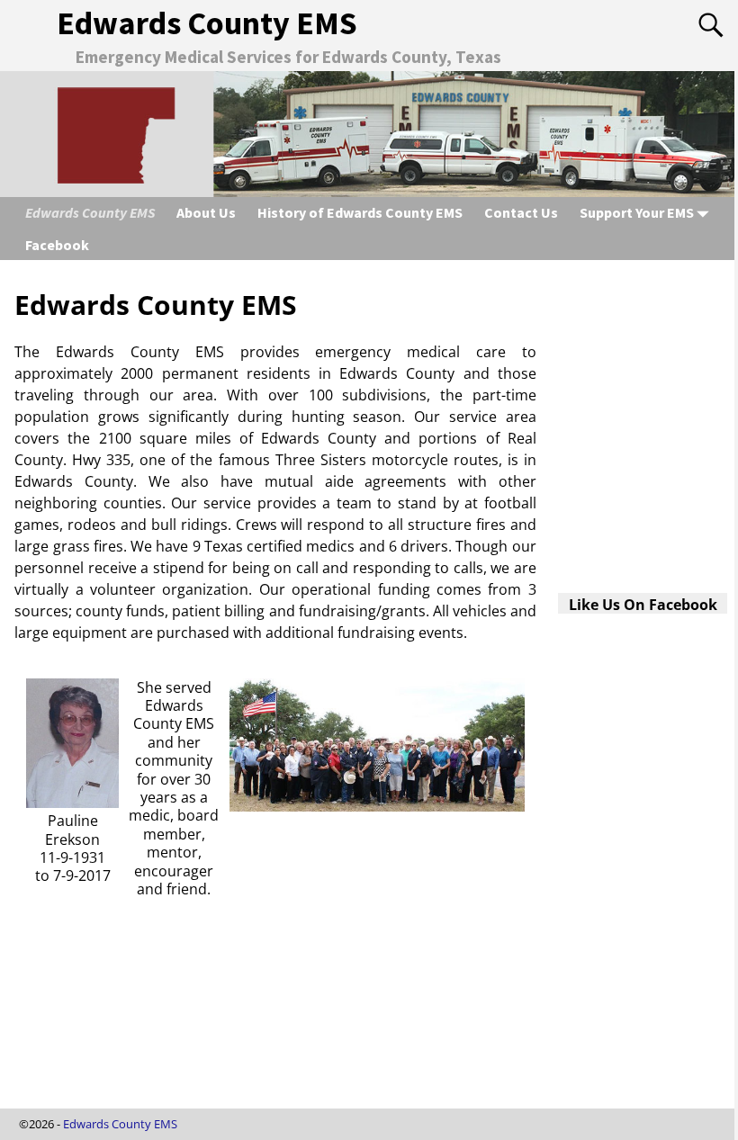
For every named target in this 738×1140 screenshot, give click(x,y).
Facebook (57, 245)
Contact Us (521, 212)
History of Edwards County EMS (360, 212)
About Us (206, 212)
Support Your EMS (637, 212)
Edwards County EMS (207, 23)
